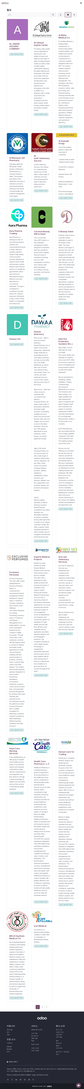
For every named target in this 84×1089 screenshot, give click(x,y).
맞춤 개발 (34, 1038)
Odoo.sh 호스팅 (36, 1029)
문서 (8, 1032)
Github (9, 1046)
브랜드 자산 (60, 1032)
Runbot (9, 1049)
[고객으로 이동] (17, 29)
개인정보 (66, 1052)
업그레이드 (35, 1036)
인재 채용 (59, 1037)
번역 (8, 1051)
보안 (57, 1054)
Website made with (39, 1086)
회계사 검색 (35, 1044)
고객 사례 (59, 1048)
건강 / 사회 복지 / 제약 (16, 54)
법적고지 (59, 1052)
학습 (32, 1041)
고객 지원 (34, 1033)
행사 (57, 1041)
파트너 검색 (35, 1048)
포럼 (8, 1034)
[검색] (53, 14)
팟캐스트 (59, 1043)
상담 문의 (59, 1034)
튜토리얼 (9, 1029)
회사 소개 (59, 1029)
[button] (81, 3)
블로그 (58, 1045)
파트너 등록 (35, 1050)
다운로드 (9, 1043)
